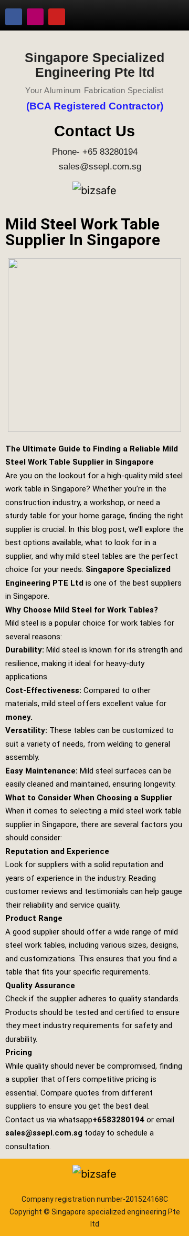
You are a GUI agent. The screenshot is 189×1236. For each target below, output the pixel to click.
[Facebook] (13, 16)
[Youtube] (56, 16)
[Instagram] (35, 16)
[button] (170, 12)
